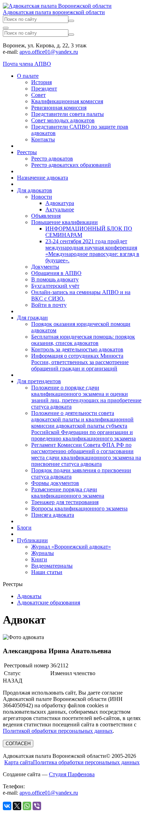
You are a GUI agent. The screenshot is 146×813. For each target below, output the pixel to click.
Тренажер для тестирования (65, 502)
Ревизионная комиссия (58, 108)
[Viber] (37, 806)
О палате (28, 76)
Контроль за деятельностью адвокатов (77, 349)
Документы (45, 267)
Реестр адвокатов (52, 159)
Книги (39, 559)
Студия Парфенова (72, 774)
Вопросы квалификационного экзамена (79, 508)
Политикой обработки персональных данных (58, 731)
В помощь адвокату (55, 279)
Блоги (24, 528)
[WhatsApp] (27, 806)
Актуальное (59, 209)
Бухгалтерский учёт (55, 286)
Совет (38, 95)
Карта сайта (18, 762)
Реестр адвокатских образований (71, 165)
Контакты (43, 139)
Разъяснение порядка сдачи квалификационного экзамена (67, 492)
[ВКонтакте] (7, 806)
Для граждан (32, 318)
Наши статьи (46, 572)
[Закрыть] (6, 28)
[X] (17, 806)
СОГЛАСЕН (18, 743)
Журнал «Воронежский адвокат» (71, 547)
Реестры (27, 152)
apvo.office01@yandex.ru (48, 52)
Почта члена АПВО (27, 64)
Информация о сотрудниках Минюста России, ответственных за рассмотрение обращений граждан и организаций (80, 362)
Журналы (42, 553)
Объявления (46, 216)
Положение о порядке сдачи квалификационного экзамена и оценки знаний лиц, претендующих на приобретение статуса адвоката (86, 397)
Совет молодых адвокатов (63, 120)
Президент (44, 89)
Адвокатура (59, 203)
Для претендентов (39, 381)
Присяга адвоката (52, 515)
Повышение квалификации (64, 222)
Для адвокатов (34, 190)
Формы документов (55, 483)
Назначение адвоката (42, 178)
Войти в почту (49, 305)
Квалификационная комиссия (67, 101)
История (41, 82)
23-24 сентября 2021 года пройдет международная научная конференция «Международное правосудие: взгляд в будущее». (92, 250)
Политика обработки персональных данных (86, 762)
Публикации (32, 540)
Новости (41, 197)
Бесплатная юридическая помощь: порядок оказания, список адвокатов (83, 340)
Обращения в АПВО (56, 273)
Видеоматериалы (52, 566)
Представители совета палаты (67, 114)
